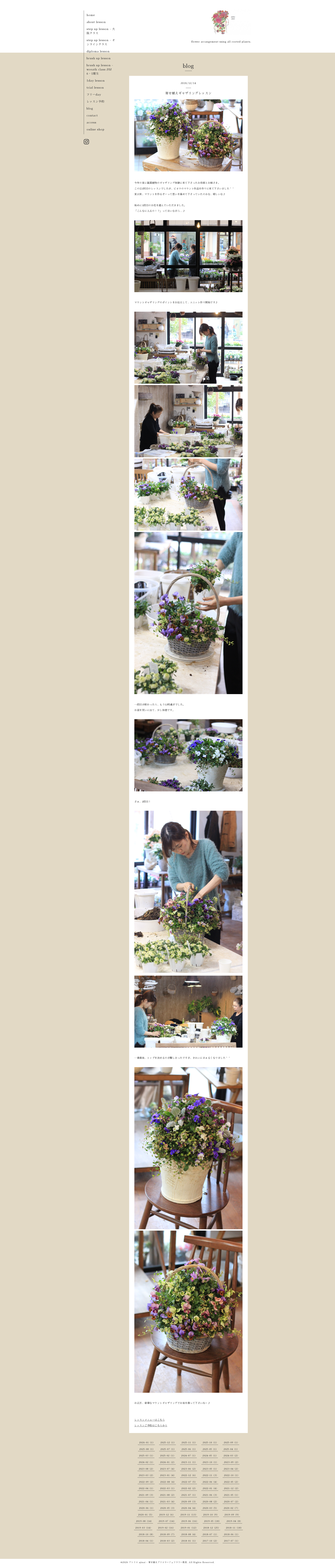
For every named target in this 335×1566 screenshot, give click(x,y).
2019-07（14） (167, 1521)
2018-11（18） (234, 1528)
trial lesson (95, 87)
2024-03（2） (231, 1456)
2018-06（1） (232, 1534)
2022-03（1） (168, 1488)
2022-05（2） (231, 1482)
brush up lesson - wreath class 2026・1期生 (100, 69)
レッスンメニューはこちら (149, 1420)
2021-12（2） (232, 1488)
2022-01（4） (210, 1488)
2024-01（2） (168, 1462)
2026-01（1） (147, 1443)
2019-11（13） (189, 1515)
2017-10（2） (210, 1541)
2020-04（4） (189, 1508)
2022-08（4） (168, 1482)
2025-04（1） (231, 1449)
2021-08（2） (168, 1495)
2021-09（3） (146, 1495)
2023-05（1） (210, 1469)
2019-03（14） (143, 1528)
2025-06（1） (189, 1449)
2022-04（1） (146, 1488)
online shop (95, 129)
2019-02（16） (166, 1528)
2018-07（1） (210, 1534)
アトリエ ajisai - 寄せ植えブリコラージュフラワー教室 (158, 1562)
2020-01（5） (146, 1515)
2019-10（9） (211, 1515)
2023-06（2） (189, 1469)
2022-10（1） (232, 1475)
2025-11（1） (189, 1443)
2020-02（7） (231, 1508)
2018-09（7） (168, 1534)
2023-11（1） (189, 1462)
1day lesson (96, 80)
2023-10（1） (210, 1462)
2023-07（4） (168, 1469)
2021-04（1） (146, 1502)
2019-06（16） (189, 1521)
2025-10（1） (210, 1443)
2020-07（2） (232, 1502)
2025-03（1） (146, 1456)
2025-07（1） (168, 1449)
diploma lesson (98, 51)
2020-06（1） (147, 1508)
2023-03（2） (146, 1475)
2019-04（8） (234, 1521)
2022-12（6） (189, 1475)
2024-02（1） (146, 1462)
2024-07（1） (189, 1456)
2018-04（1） (146, 1541)
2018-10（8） (146, 1534)
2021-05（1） (231, 1495)
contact (92, 115)
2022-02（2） (189, 1488)
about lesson (96, 22)
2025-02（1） (168, 1456)
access (91, 122)
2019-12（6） (167, 1515)
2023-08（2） (146, 1469)
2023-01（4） (168, 1475)
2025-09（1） (231, 1443)
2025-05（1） (210, 1449)
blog (90, 108)
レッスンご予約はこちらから (150, 1425)
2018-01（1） (189, 1541)
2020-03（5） (210, 1508)
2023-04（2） (231, 1469)
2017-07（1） (232, 1541)
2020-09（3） (189, 1502)
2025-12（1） (168, 1443)
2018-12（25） (211, 1528)
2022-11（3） (210, 1475)
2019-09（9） (232, 1515)
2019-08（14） (144, 1521)
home (91, 15)
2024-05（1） (210, 1456)
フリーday (94, 94)
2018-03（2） (168, 1541)
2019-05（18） (212, 1521)
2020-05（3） (168, 1508)
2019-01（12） (189, 1528)
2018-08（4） (189, 1534)
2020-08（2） (210, 1502)
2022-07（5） (189, 1482)
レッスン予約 (95, 101)
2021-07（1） (189, 1495)
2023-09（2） (232, 1462)
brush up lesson (99, 58)
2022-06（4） (210, 1482)
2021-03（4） (168, 1502)
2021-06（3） (210, 1495)
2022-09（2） (147, 1482)
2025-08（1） (147, 1449)
